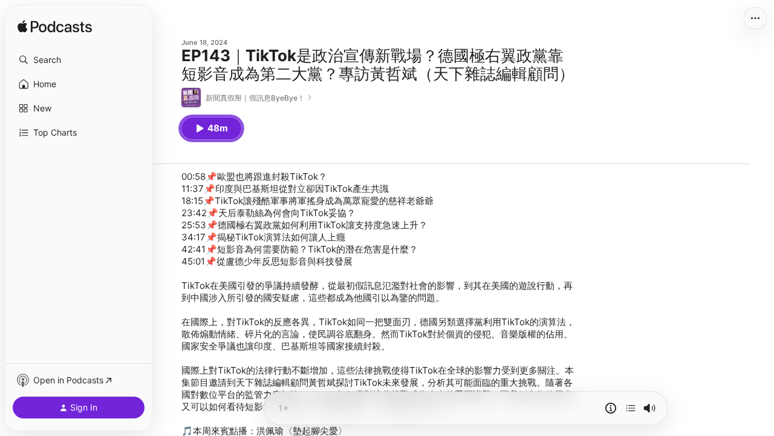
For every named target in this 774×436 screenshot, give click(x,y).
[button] (78, 60)
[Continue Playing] (630, 408)
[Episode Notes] (610, 408)
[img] (55, 27)
